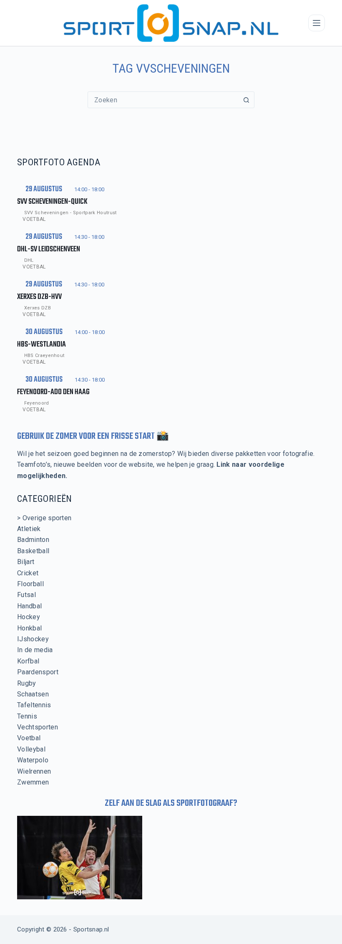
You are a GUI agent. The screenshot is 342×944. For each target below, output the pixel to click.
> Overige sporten (44, 518)
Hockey (28, 617)
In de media (35, 650)
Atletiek (29, 529)
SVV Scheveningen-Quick (52, 202)
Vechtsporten (37, 727)
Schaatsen (33, 694)
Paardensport (37, 672)
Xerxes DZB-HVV (39, 297)
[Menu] (316, 23)
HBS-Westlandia (41, 345)
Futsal (26, 595)
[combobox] (163, 99)
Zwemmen (33, 782)
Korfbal (28, 661)
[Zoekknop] (246, 100)
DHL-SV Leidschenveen (48, 249)
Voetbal (34, 219)
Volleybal (31, 749)
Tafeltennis (34, 705)
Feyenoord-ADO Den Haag (53, 392)
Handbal (29, 606)
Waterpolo (32, 760)
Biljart (25, 562)
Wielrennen (34, 771)
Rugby (26, 683)
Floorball (30, 584)
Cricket (27, 573)
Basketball (33, 551)
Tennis (27, 716)
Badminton (33, 540)
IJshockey (33, 639)
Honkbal (29, 628)
